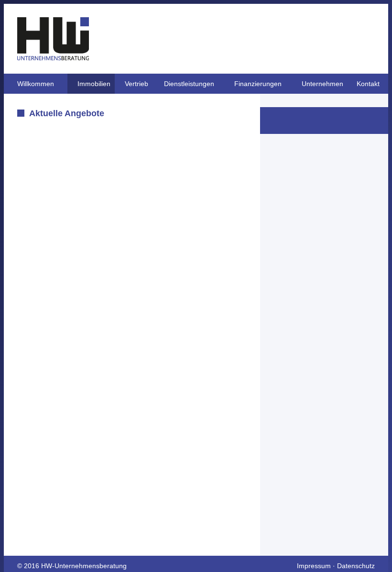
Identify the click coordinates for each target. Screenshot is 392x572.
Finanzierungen (258, 84)
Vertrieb (136, 84)
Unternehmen (322, 84)
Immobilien (93, 84)
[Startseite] (53, 58)
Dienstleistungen (189, 84)
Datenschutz (356, 566)
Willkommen (35, 84)
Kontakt (368, 84)
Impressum (314, 566)
